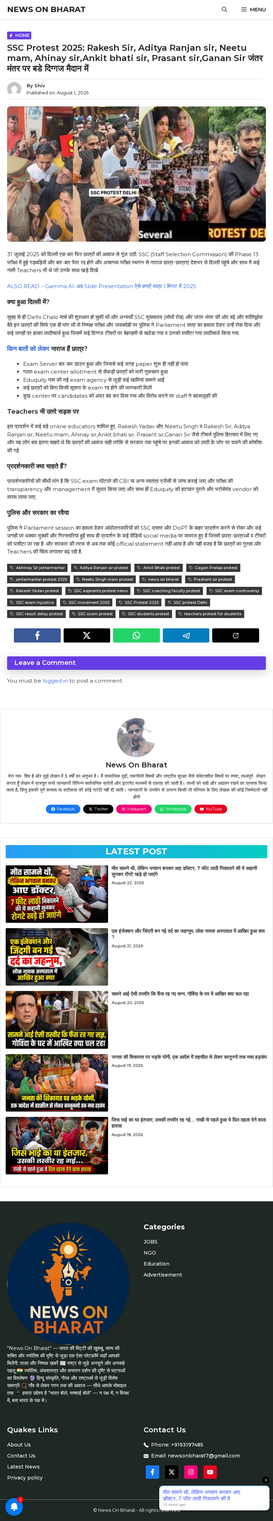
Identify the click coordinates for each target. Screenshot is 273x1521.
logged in (55, 680)
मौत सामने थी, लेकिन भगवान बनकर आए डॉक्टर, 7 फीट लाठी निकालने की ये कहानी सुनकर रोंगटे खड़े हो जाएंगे (184, 871)
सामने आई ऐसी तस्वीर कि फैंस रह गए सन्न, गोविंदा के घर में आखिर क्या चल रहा (180, 994)
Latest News (23, 1467)
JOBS (150, 1242)
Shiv (39, 85)
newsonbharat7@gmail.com (204, 1456)
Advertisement (163, 1275)
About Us (19, 1445)
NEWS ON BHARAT (46, 9)
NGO (150, 1253)
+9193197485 (187, 1445)
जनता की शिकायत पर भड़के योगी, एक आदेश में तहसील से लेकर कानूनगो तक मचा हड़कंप (189, 1057)
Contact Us (21, 1456)
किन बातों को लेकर (28, 349)
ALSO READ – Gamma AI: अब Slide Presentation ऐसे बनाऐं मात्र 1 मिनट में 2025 (101, 286)
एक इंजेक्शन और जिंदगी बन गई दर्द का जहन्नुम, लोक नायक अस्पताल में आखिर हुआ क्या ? (188, 934)
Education (157, 1264)
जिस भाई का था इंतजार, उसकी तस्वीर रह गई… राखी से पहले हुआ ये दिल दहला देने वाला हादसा (189, 1123)
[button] (224, 9)
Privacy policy (25, 1478)
